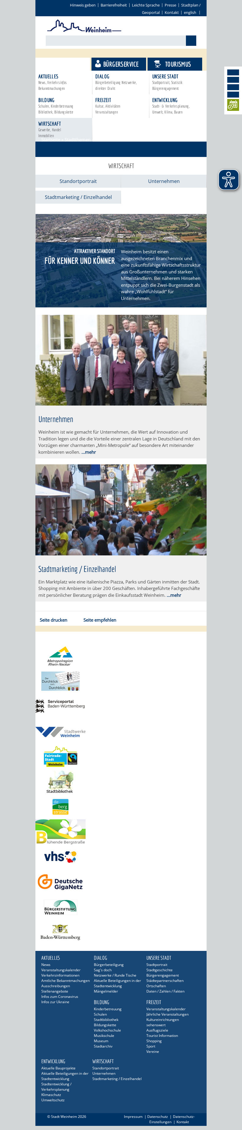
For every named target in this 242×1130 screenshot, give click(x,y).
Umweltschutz (53, 1100)
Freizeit (107, 105)
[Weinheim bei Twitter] (233, 87)
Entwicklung (170, 105)
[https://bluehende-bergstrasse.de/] (121, 831)
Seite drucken (53, 620)
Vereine (152, 1051)
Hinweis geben (83, 5)
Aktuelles (52, 82)
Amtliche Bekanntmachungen (65, 980)
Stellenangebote (54, 991)
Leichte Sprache (146, 5)
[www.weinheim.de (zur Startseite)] (84, 31)
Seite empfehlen (100, 620)
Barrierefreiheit (114, 5)
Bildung (55, 105)
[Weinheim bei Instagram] (233, 80)
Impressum (133, 1116)
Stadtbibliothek (106, 1019)
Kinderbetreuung (108, 1008)
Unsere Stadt (167, 82)
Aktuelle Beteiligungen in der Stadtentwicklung (117, 983)
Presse (170, 5)
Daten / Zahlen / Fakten (165, 991)
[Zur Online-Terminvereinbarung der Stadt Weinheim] (233, 106)
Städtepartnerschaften (165, 980)
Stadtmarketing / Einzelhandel (78, 197)
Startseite (50, 139)
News (45, 964)
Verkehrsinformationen (60, 975)
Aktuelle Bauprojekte (58, 1068)
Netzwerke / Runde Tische (115, 975)
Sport (150, 1046)
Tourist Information (162, 1035)
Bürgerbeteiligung (109, 964)
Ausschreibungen (55, 985)
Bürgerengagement (162, 975)
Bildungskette (105, 1024)
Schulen (100, 1014)
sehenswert (156, 1024)
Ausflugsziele (157, 1030)
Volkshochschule (107, 1030)
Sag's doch (103, 969)
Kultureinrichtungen (162, 1019)
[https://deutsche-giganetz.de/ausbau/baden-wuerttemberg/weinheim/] (121, 882)
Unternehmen (164, 181)
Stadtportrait (156, 964)
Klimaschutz (51, 1094)
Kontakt (172, 12)
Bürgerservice (120, 64)
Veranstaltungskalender (61, 969)
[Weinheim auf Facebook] (233, 72)
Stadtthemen (65, 64)
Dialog (116, 82)
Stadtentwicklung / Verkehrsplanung (56, 1087)
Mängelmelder (106, 991)
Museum (101, 1040)
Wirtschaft (49, 129)
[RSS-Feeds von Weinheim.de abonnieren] (233, 95)
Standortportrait (78, 181)
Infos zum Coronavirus (59, 996)
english (190, 12)
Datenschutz (157, 1116)
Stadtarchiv (103, 1046)
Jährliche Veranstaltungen (167, 1014)
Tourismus (178, 64)
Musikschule (104, 1035)
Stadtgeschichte (159, 969)
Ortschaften (156, 985)
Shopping (154, 1040)
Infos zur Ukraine (55, 1001)
